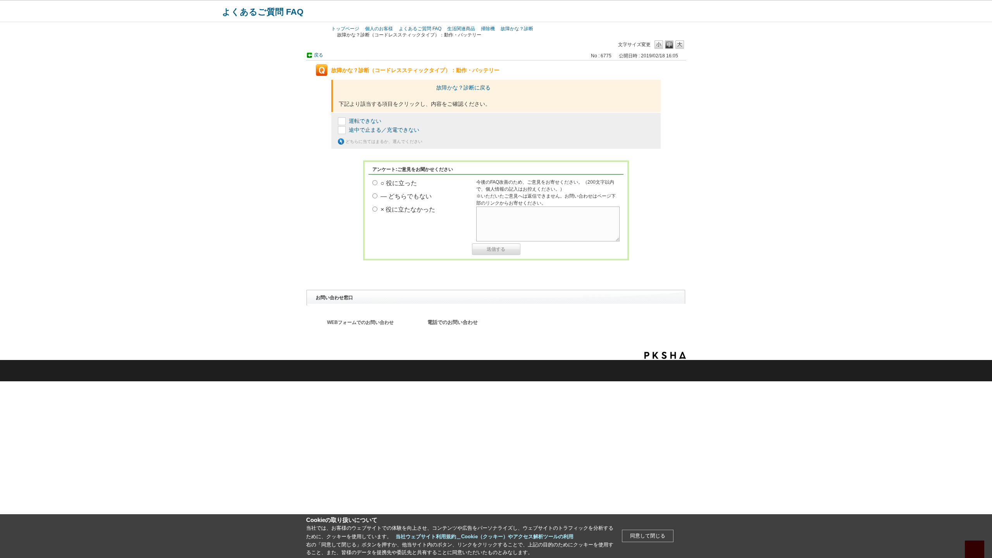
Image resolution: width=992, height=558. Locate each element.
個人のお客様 (379, 28)
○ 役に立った (399, 183)
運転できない (365, 121)
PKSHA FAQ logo (665, 355)
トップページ (345, 28)
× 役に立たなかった (408, 209)
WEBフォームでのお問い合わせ (360, 322)
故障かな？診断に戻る (463, 87)
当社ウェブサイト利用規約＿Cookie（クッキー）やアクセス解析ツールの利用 (485, 536)
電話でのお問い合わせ (452, 322)
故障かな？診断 (517, 28)
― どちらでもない (406, 196)
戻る (318, 55)
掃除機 (488, 28)
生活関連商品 (461, 28)
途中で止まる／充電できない (384, 130)
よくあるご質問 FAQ (262, 12)
